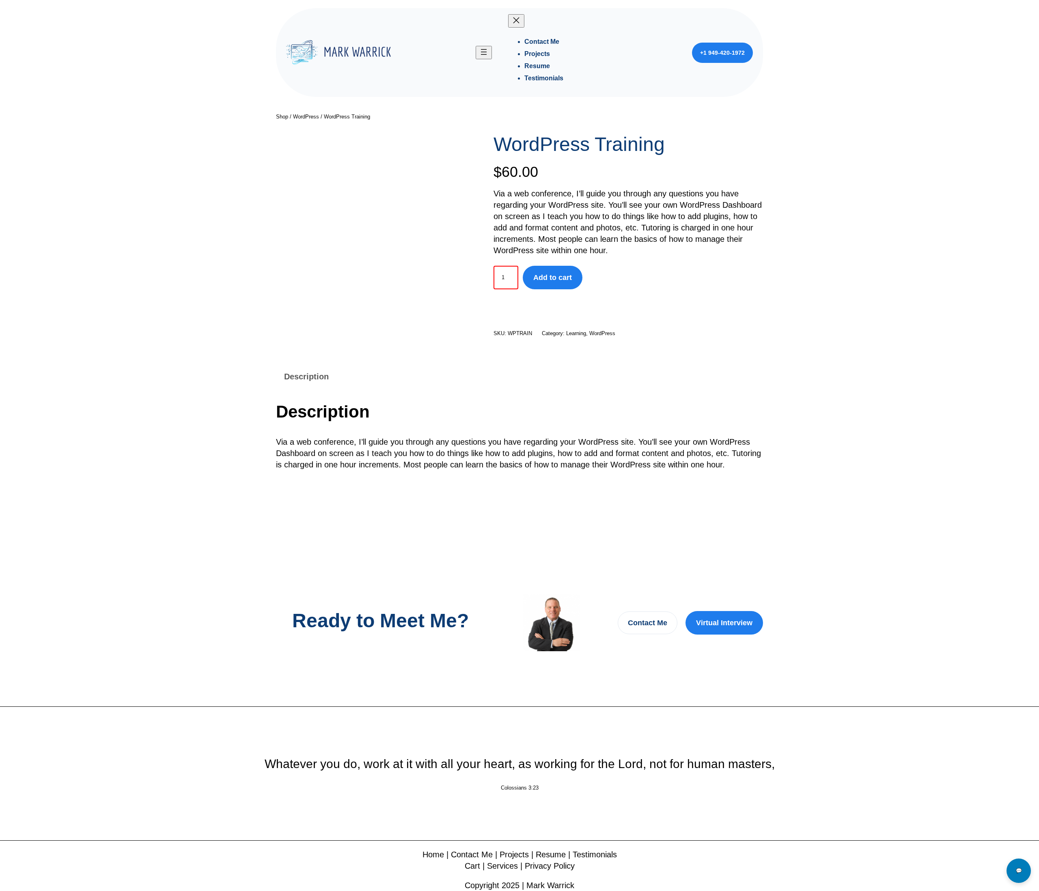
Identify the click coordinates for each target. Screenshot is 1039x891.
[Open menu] (484, 52)
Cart (472, 865)
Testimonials (595, 854)
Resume (551, 854)
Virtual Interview (724, 623)
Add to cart (552, 277)
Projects (514, 854)
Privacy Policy (550, 865)
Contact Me (647, 623)
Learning (576, 333)
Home (433, 854)
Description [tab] (306, 376)
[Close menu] (516, 21)
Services (502, 865)
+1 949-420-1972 (722, 53)
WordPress (306, 117)
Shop (282, 117)
